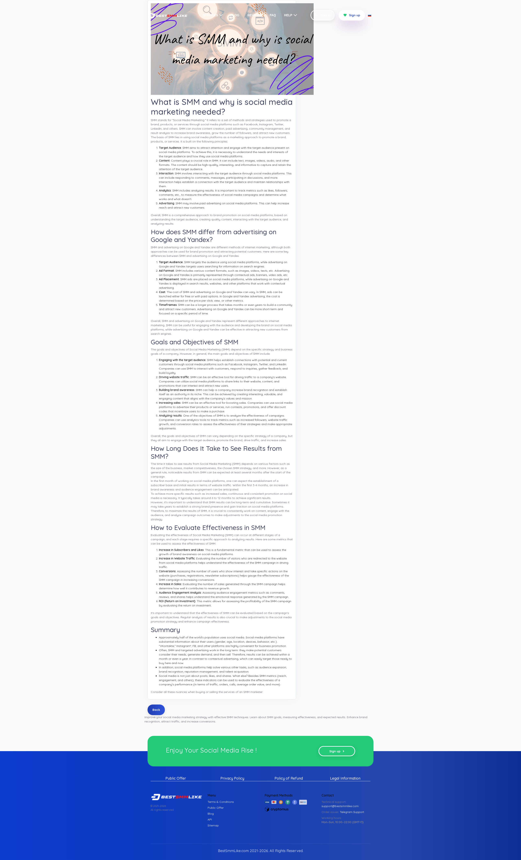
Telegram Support (352, 812)
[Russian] (369, 15)
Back (156, 710)
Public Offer (175, 778)
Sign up (354, 15)
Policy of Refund (289, 778)
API (210, 819)
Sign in (325, 15)
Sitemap (213, 825)
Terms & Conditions (221, 802)
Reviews (254, 15)
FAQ (273, 15)
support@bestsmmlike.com (340, 806)
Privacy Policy (232, 778)
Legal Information (345, 778)
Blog (234, 15)
